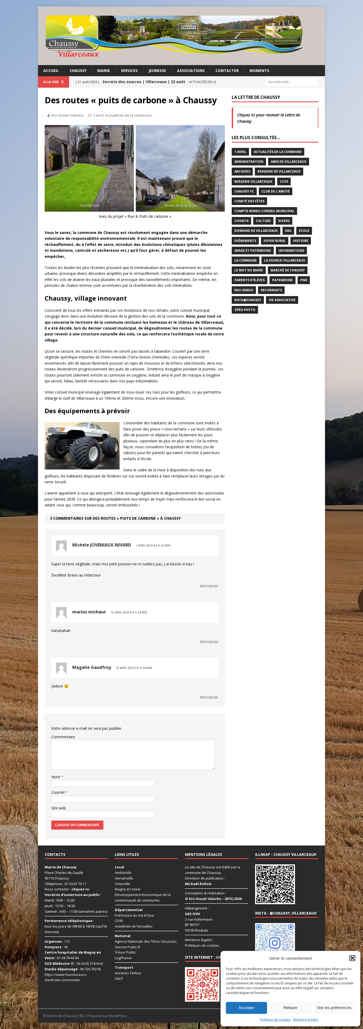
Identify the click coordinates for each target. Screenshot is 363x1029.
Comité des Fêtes (249, 201)
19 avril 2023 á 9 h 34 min (134, 668)
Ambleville (123, 872)
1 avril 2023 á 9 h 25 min (153, 545)
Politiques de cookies (202, 945)
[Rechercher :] (291, 81)
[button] (352, 958)
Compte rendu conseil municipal (264, 211)
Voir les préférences (334, 1007)
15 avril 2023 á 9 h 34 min (129, 612)
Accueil (51, 70)
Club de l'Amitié (275, 191)
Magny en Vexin (128, 889)
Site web (58, 807)
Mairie (103, 70)
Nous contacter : (67, 889)
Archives (242, 171)
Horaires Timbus (128, 973)
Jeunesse (157, 70)
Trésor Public (125, 952)
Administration (248, 161)
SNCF (119, 978)
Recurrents (271, 290)
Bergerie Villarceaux (253, 181)
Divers (284, 221)
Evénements (245, 240)
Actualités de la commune (128, 115)
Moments (259, 70)
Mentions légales (305, 1019)
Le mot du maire (248, 270)
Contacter (227, 70)
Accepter (246, 1007)
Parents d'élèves (249, 280)
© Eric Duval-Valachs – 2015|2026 (213, 898)
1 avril (98, 115)
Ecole (304, 230)
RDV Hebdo (243, 290)
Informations (291, 250)
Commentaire (63, 736)
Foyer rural (275, 240)
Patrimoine (282, 280)
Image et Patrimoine (252, 250)
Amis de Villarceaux (288, 161)
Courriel (58, 792)
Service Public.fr (128, 946)
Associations (191, 70)
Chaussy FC (244, 191)
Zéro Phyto (244, 310)
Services (129, 70)
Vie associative (282, 300)
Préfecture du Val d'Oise (134, 915)
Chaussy (78, 70)
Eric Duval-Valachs (67, 115)
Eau (288, 230)
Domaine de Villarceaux (256, 230)
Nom (56, 776)
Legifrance (123, 957)
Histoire (300, 240)
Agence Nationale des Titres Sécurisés (146, 941)
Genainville (124, 878)
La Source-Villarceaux (284, 260)
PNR (303, 280)
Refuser (290, 1007)
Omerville (122, 883)
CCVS (284, 181)
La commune (245, 260)
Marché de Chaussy (288, 270)
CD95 (119, 920)
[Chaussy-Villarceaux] (181, 36)
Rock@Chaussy (247, 300)
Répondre (209, 586)
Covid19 (241, 221)
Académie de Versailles (134, 926)
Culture (263, 221)
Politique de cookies (275, 1019)
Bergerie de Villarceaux (279, 171)
